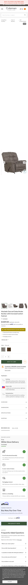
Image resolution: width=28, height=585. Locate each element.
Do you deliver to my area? (8, 561)
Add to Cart (11, 361)
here (3, 578)
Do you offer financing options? (9, 548)
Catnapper (5, 318)
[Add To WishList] (25, 362)
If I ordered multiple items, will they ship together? (13, 566)
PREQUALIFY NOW (14, 523)
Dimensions (5, 407)
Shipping (4, 418)
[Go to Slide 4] (21, 306)
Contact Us (20, 4)
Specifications (6, 412)
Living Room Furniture (3, 20)
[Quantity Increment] (8, 356)
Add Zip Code (4, 339)
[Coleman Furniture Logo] (11, 9)
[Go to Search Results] (25, 15)
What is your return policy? (8, 543)
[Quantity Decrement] (2, 356)
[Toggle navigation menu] (2, 9)
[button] (20, 9)
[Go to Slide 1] (4, 306)
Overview (4, 402)
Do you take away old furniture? (9, 557)
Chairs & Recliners (13, 20)
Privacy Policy (6, 577)
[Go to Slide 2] (10, 306)
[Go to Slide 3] (15, 306)
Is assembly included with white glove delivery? (12, 552)
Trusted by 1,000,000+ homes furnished (15, 366)
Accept (10, 581)
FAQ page (19, 539)
